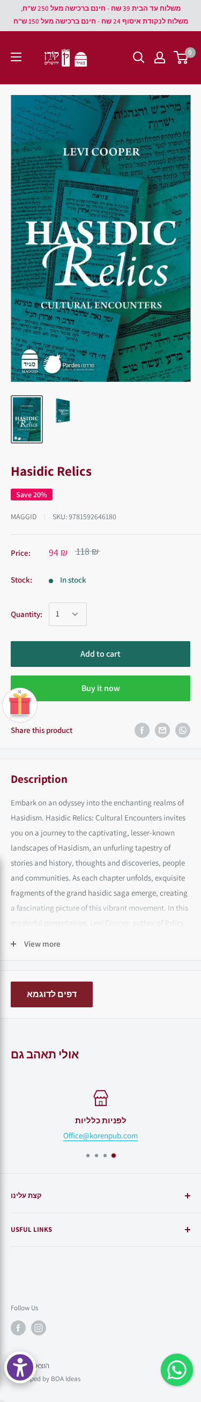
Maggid (24, 516)
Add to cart (100, 653)
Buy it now (100, 688)
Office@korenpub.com (100, 1135)
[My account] (159, 57)
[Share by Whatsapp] (182, 730)
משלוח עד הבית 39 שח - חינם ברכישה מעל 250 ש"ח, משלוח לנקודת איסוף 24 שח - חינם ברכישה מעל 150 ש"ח (100, 15)
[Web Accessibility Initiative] (20, 1367)
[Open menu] (16, 57)
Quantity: (26, 614)
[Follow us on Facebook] (18, 1327)
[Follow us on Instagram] (38, 1327)
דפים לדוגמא (52, 994)
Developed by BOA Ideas (45, 1378)
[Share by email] (162, 730)
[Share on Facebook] (142, 730)
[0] (181, 57)
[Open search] (139, 57)
